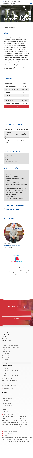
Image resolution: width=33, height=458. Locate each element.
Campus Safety (5, 353)
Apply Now (16, 106)
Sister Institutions (6, 357)
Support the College (6, 355)
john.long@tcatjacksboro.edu (12, 245)
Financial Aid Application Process (10, 345)
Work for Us (5, 359)
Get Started (4, 342)
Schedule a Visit (16, 313)
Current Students (6, 334)
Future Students (6, 332)
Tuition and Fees (6, 349)
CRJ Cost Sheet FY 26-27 (12, 209)
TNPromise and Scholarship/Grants (11, 347)
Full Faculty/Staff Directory (10, 388)
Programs (4, 336)
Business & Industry (6, 340)
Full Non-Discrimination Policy (10, 431)
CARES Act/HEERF (6, 351)
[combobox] (16, 28)
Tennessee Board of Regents (12, 439)
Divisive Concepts (8, 433)
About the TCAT (6, 338)
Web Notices (6, 435)
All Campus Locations (9, 414)
